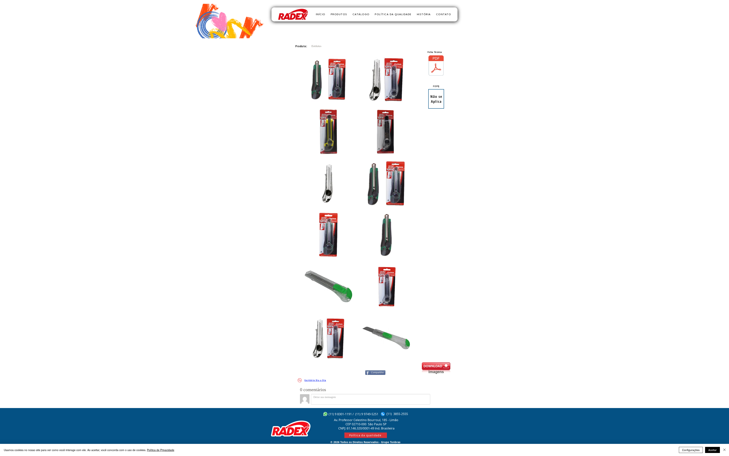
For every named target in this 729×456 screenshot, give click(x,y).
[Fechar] (724, 450)
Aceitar (712, 450)
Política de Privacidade (160, 450)
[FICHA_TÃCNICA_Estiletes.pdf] (436, 66)
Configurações (691, 450)
